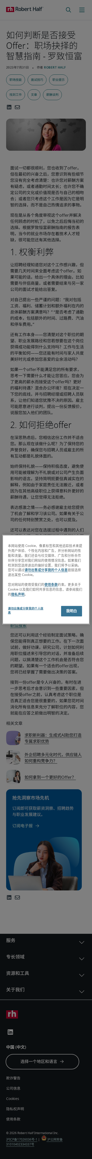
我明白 (71, 611)
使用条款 (51, 584)
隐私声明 (18, 594)
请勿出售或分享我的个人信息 (46, 570)
